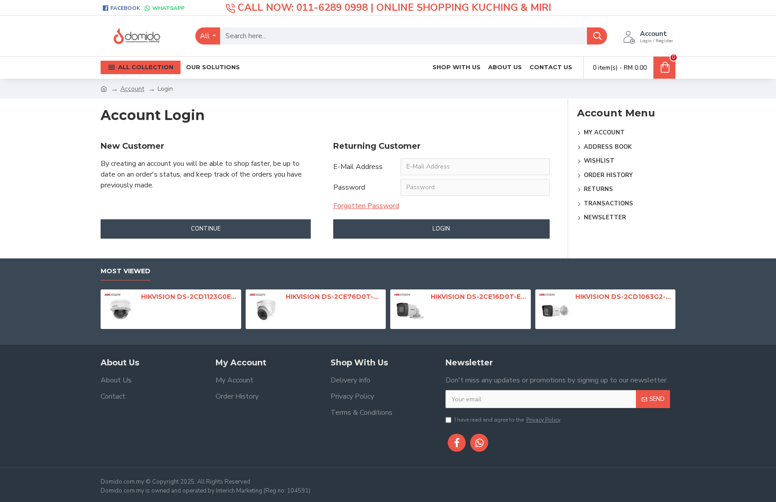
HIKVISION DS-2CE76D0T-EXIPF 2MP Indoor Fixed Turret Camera (334, 297)
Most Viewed (125, 271)
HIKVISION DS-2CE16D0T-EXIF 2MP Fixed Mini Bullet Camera (479, 297)
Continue (205, 229)
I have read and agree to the (507, 419)
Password (349, 187)
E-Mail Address (358, 167)
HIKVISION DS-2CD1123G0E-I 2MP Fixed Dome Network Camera (189, 297)
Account (132, 88)
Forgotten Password (366, 206)
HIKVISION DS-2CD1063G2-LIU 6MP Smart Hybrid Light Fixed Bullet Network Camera (623, 297)
